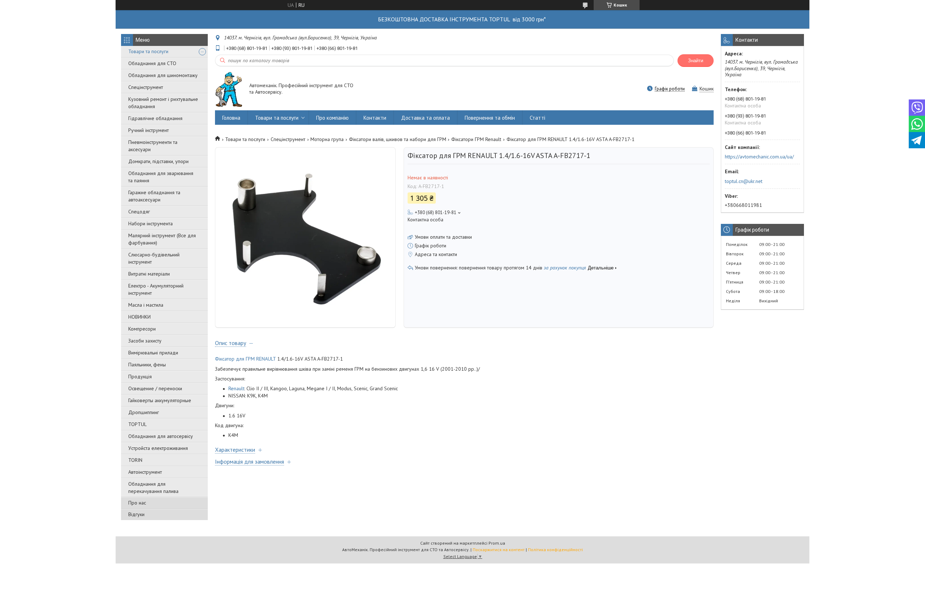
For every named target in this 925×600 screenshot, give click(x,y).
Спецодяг (139, 211)
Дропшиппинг (143, 412)
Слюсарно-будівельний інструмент (154, 258)
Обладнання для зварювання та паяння (160, 177)
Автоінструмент (145, 472)
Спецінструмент (145, 87)
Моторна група (327, 139)
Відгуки (136, 514)
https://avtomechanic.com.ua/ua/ (759, 156)
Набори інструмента (150, 223)
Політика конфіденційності (555, 549)
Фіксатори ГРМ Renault (476, 139)
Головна (231, 117)
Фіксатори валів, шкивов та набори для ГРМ (397, 139)
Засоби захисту (145, 340)
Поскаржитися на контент (499, 549)
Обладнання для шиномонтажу (163, 75)
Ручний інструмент (148, 130)
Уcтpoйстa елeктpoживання (158, 448)
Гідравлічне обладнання (155, 118)
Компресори (142, 328)
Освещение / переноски (155, 388)
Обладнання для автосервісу (160, 436)
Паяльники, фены (147, 364)
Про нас (137, 502)
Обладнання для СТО (152, 63)
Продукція (140, 376)
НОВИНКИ (139, 317)
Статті (537, 117)
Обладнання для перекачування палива (153, 487)
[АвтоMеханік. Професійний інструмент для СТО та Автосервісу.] (228, 89)
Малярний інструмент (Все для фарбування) (162, 239)
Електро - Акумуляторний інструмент (156, 289)
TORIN (135, 460)
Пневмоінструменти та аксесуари (152, 146)
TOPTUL (137, 424)
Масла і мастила (145, 305)
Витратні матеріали (149, 274)
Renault (236, 388)
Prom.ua (497, 543)
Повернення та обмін (490, 117)
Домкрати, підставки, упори (158, 161)
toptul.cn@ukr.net (743, 181)
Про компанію (332, 117)
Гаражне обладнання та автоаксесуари (154, 196)
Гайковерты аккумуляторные (159, 400)
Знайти (695, 60)
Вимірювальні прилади (153, 352)
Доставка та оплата (425, 117)
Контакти (374, 117)
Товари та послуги (148, 51)
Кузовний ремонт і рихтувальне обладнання (163, 103)
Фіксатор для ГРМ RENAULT (245, 359)
